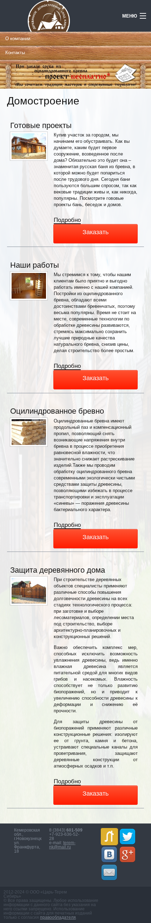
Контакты (15, 52)
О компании (17, 38)
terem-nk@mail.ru (62, 844)
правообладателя (58, 917)
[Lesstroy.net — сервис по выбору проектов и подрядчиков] (109, 836)
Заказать (96, 232)
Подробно (67, 220)
